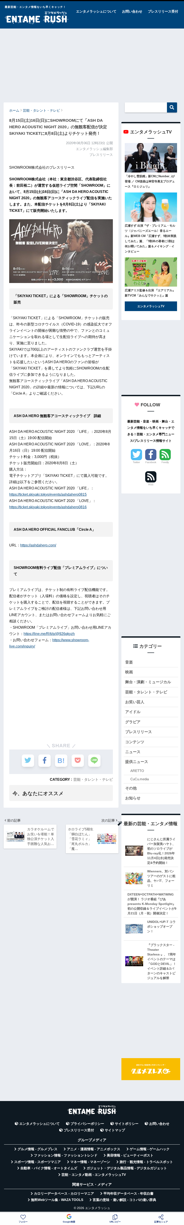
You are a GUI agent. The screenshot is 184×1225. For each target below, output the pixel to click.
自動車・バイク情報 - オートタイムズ (48, 1168)
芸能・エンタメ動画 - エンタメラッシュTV (93, 1174)
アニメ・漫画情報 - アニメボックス (93, 1149)
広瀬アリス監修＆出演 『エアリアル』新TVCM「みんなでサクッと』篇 (150, 293)
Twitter (136, 462)
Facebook (150, 462)
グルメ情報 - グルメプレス (37, 1149)
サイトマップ (115, 1130)
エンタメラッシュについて (96, 11)
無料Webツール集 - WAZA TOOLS (57, 1200)
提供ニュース (136, 762)
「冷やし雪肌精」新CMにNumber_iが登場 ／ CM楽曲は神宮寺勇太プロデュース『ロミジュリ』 (150, 181)
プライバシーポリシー (87, 1123)
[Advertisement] (92, 63)
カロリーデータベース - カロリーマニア (64, 1193)
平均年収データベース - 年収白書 (128, 1193)
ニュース (132, 752)
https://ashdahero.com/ (38, 545)
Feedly (165, 462)
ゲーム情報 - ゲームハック (150, 1149)
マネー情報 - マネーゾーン (90, 1162)
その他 (131, 788)
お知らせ (132, 798)
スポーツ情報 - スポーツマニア (37, 1162)
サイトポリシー (126, 1123)
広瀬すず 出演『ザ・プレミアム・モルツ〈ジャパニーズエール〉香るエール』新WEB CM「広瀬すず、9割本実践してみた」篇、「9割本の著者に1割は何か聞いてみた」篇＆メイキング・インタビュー (150, 238)
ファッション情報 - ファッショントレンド (65, 1155)
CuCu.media (139, 779)
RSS (150, 484)
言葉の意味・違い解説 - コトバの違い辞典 (124, 1200)
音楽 (129, 662)
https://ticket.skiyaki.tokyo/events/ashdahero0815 (48, 494)
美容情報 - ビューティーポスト (130, 1155)
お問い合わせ (132, 11)
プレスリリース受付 (163, 11)
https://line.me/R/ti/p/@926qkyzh (49, 634)
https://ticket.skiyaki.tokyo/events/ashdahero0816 (48, 507)
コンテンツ (134, 742)
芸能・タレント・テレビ (93, 779)
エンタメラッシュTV (150, 306)
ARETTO (137, 771)
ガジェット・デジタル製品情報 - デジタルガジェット (127, 1168)
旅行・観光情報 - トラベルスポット (146, 1162)
